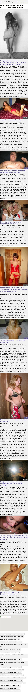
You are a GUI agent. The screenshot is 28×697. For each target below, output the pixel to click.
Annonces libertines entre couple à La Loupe (11, 642)
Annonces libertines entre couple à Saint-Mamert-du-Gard (13, 645)
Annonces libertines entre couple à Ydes (10, 688)
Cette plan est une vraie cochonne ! (12, 120)
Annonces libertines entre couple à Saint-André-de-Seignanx (13, 656)
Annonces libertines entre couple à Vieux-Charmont (13, 683)
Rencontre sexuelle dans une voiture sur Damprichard (13, 420)
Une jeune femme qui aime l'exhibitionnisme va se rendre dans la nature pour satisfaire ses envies (13, 62)
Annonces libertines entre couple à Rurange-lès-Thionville (12, 663)
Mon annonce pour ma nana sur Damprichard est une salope (11, 223)
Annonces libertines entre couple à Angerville (11, 680)
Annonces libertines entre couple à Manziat (10, 659)
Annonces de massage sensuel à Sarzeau (10, 649)
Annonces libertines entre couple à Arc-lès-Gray (12, 675)
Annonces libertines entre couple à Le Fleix (10, 672)
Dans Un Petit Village (7, 2)
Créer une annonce (22, 2)
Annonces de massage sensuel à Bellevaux (10, 667)
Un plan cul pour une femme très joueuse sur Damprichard (11, 593)
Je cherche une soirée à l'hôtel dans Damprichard (12, 341)
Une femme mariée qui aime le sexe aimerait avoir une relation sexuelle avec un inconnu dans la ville (13, 289)
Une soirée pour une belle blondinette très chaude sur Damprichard (13, 171)
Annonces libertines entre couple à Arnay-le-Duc (12, 634)
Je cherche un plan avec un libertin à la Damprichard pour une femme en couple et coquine (14, 537)
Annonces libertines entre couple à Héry (10, 652)
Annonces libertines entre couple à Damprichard (12, 669)
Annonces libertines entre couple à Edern (10, 685)
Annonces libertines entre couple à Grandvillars (11, 636)
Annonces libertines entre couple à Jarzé (10, 691)
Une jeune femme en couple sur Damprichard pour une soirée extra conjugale (12, 483)
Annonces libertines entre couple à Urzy (10, 639)
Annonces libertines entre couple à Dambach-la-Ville (13, 677)
